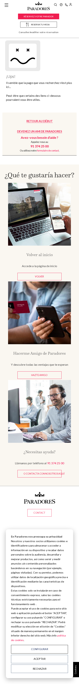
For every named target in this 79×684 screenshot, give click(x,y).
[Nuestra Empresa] (61, 5)
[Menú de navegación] (6, 5)
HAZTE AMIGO (39, 375)
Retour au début (39, 121)
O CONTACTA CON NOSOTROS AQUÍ (42, 473)
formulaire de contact (48, 150)
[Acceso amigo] (71, 5)
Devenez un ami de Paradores (39, 131)
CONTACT (39, 512)
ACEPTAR (40, 658)
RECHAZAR (39, 668)
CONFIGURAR (39, 649)
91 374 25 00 (55, 463)
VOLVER (39, 276)
